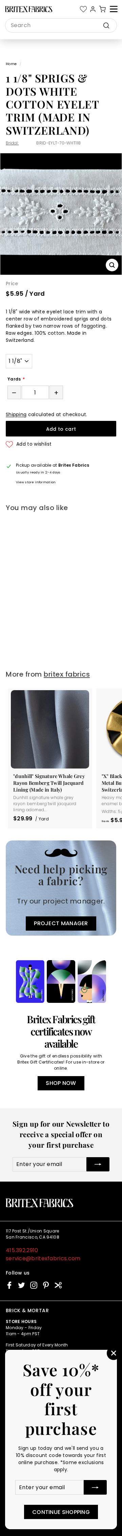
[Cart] (102, 9)
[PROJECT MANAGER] (61, 888)
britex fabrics (67, 674)
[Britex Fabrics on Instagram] (33, 1285)
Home (11, 63)
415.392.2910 (22, 1250)
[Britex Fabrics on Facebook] (9, 1285)
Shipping (16, 414)
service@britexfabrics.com (43, 1258)
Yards (14, 379)
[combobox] (61, 25)
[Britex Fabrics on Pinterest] (45, 1285)
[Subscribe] (95, 1487)
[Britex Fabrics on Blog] (58, 1285)
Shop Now (61, 1083)
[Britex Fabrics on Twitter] (21, 1285)
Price (12, 283)
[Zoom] (112, 265)
